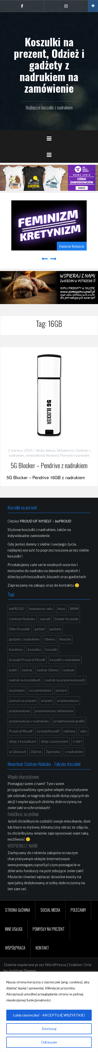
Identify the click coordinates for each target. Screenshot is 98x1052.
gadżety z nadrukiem (24, 639)
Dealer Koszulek (66, 619)
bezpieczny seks (41, 609)
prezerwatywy (19, 711)
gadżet (40, 629)
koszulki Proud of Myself (27, 660)
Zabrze (36, 752)
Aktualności (65, 450)
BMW (74, 609)
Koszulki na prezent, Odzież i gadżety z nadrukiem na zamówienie (49, 65)
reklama (69, 731)
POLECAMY (78, 910)
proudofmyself (48, 731)
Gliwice (49, 639)
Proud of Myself (20, 731)
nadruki (68, 670)
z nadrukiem (74, 752)
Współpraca (15, 948)
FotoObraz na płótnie (23, 814)
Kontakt (42, 948)
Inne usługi (13, 929)
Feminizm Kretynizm (71, 246)
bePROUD (16, 609)
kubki (13, 670)
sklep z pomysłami (54, 741)
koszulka (34, 649)
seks (83, 731)
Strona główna (17, 910)
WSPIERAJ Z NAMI (22, 845)
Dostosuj (49, 1028)
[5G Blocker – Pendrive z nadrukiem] (49, 394)
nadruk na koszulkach (24, 680)
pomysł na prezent (22, 701)
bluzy (61, 609)
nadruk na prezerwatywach (65, 680)
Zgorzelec (53, 752)
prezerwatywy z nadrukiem (29, 721)
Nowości (52, 455)
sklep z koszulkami (22, 741)
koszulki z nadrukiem (65, 660)
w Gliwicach (17, 752)
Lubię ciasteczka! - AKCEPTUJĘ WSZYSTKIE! (49, 1015)
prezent (47, 701)
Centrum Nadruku (22, 619)
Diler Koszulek (19, 629)
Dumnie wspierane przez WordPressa (35, 964)
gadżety (55, 629)
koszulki (51, 649)
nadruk (27, 670)
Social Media (50, 910)
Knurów (65, 639)
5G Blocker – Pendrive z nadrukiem (49, 465)
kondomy (16, 649)
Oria (87, 964)
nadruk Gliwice (48, 670)
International (35, 455)
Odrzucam (49, 1042)
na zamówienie (40, 690)
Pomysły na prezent (74, 455)
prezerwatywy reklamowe (54, 711)
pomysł (61, 690)
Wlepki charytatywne (23, 776)
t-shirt (77, 741)
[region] (49, 1012)
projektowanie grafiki (69, 721)
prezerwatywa (67, 701)
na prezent (17, 690)
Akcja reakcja (45, 450)
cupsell (45, 619)
